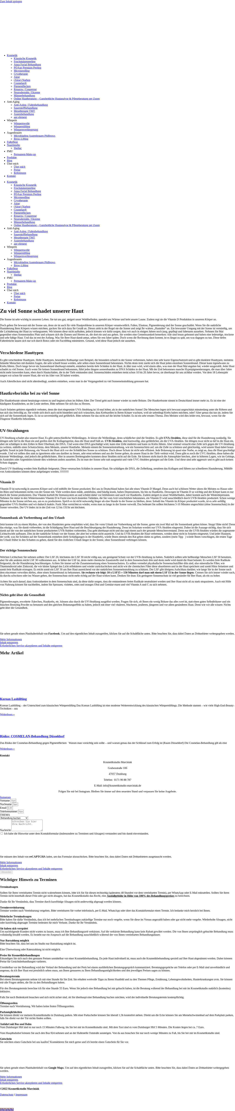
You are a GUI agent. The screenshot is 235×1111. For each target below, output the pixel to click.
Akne (17, 76)
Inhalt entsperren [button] (9, 642)
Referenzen (20, 172)
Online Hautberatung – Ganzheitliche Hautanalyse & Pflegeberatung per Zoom (57, 98)
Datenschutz (6, 1094)
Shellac (18, 148)
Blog (9, 160)
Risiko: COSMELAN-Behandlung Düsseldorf (32, 736)
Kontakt (11, 176)
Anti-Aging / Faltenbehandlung (31, 104)
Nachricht (5, 830)
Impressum (21, 1094)
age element (20, 117)
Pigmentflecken (22, 86)
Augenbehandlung (24, 114)
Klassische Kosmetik (25, 58)
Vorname (5, 800)
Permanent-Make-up (25, 154)
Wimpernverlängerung (26, 129)
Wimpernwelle (22, 123)
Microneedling (22, 70)
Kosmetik (12, 55)
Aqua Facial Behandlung (27, 64)
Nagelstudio (13, 145)
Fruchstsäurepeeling (24, 61)
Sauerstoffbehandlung (26, 107)
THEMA (5, 814)
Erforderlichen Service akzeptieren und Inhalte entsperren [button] (31, 645)
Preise (17, 169)
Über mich (19, 166)
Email (3, 807)
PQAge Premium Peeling (27, 67)
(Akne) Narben (22, 80)
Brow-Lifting (21, 138)
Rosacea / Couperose (25, 89)
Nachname (6, 804)
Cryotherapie (21, 73)
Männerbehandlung (24, 95)
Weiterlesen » (7, 714)
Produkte (12, 157)
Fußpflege (12, 141)
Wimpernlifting (22, 126)
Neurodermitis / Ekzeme (27, 92)
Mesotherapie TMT (24, 111)
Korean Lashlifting (13, 699)
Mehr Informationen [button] (11, 639)
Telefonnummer (9, 811)
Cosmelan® (20, 83)
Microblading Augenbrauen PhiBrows (34, 135)
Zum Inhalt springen (11, 1)
